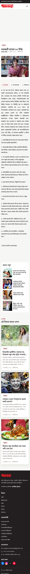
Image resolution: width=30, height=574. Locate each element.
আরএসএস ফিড (5, 540)
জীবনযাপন (4, 500)
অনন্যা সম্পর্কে (5, 522)
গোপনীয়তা (4, 537)
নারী (2, 497)
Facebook (16, 85)
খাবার (2, 509)
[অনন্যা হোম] (7, 6)
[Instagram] (6, 563)
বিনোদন (3, 512)
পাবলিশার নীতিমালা (6, 534)
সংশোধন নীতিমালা (6, 531)
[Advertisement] (15, 25)
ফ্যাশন (3, 506)
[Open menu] (27, 6)
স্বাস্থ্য (2, 503)
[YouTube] (14, 563)
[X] (10, 563)
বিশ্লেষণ (4, 45)
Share (6, 85)
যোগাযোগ (3, 525)
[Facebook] (2, 563)
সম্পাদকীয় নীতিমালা (6, 528)
